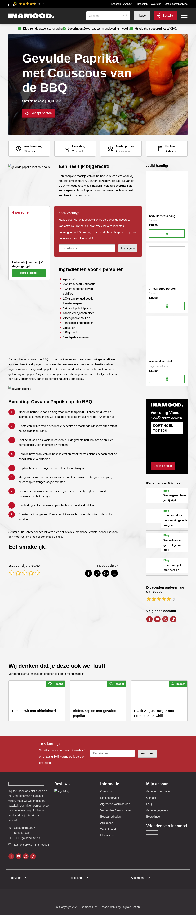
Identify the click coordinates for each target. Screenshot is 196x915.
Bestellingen (153, 816)
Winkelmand (108, 829)
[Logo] (31, 15)
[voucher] (121, 897)
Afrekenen (106, 822)
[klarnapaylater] (74, 897)
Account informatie (158, 791)
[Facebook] (149, 619)
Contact (151, 797)
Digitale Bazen (131, 907)
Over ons (156, 3)
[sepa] (112, 897)
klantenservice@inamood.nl (31, 844)
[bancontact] (93, 897)
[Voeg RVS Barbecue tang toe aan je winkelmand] (167, 233)
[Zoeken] (125, 15)
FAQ (149, 804)
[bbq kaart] (130, 897)
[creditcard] (84, 897)
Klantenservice (109, 797)
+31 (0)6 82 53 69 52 (27, 838)
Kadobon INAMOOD (122, 3)
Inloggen (142, 15)
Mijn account (108, 835)
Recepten (142, 3)
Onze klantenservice (176, 3)
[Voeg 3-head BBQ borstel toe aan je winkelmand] (167, 306)
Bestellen (168, 15)
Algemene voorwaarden (115, 804)
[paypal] (102, 897)
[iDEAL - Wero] (65, 897)
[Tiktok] (173, 619)
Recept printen (41, 113)
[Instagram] (165, 619)
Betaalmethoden (110, 816)
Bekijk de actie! (163, 465)
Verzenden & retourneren (115, 810)
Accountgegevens (157, 810)
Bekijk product (29, 272)
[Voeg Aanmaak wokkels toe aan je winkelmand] (167, 379)
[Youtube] (157, 619)
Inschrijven (128, 248)
